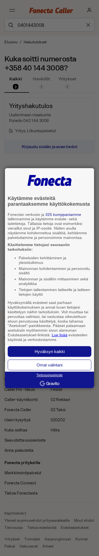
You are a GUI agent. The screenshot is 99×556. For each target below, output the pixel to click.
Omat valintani (49, 365)
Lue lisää (59, 335)
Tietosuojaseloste (49, 375)
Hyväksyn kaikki (50, 351)
